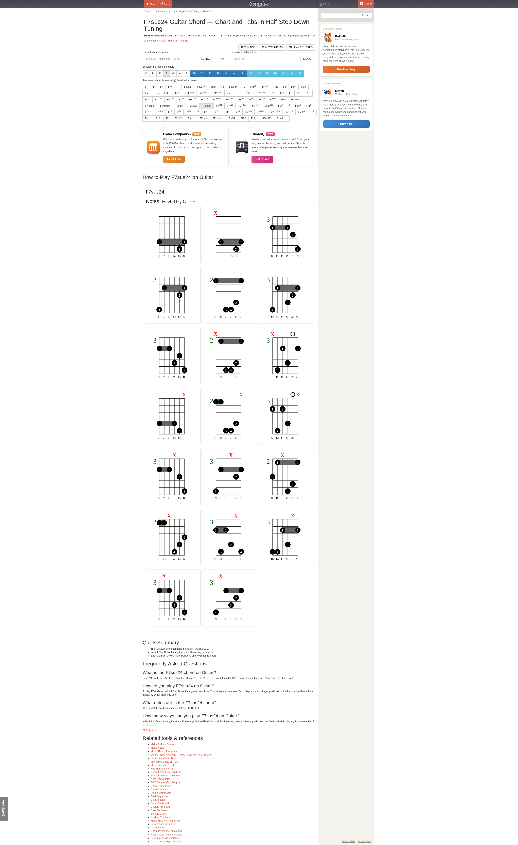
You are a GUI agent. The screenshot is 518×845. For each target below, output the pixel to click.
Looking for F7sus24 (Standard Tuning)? (166, 40)
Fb (218, 73)
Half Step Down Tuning (186, 11)
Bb (242, 73)
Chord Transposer (161, 786)
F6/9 (303, 86)
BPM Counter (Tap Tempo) (165, 782)
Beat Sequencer (160, 796)
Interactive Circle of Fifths (164, 761)
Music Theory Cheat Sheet (165, 820)
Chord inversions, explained (166, 831)
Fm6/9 (231, 118)
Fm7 (170, 99)
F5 (222, 86)
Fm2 (275, 86)
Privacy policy (365, 841)
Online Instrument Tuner (164, 758)
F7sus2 (193, 105)
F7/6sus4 (150, 105)
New (152, 4)
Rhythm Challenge (161, 817)
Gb (226, 73)
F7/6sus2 (296, 99)
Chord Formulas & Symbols (166, 772)
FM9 (302, 112)
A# (291, 73)
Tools (167, 4)
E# (267, 73)
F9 (243, 118)
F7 (157, 93)
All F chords (149, 730)
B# (299, 73)
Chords (148, 11)
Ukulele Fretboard (161, 806)
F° (178, 86)
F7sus (268, 105)
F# (275, 73)
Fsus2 (187, 86)
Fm (153, 86)
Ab (234, 73)
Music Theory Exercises (164, 751)
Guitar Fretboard (160, 803)
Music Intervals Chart (162, 765)
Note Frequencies (160, 779)
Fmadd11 (282, 118)
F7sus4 (179, 105)
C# (251, 73)
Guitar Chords (162, 11)
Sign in (368, 4)
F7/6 (283, 99)
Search (206, 58)
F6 (284, 86)
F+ (161, 86)
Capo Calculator (160, 789)
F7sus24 (206, 105)
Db (202, 73)
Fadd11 (267, 118)
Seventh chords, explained (165, 838)
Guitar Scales (158, 799)
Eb (210, 73)
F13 (254, 118)
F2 (243, 86)
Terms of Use (348, 841)
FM (148, 93)
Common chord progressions (167, 841)
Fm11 (275, 112)
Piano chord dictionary (163, 824)
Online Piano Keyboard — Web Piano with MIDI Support (181, 754)
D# (259, 73)
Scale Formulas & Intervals (165, 775)
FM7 (158, 99)
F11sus (203, 118)
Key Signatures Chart (162, 768)
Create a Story (346, 69)
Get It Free (174, 159)
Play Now (346, 123)
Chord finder (158, 827)
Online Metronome (161, 793)
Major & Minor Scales (162, 744)
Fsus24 (233, 86)
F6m (293, 86)
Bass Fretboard (159, 810)
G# (283, 73)
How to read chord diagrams (166, 834)
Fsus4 (213, 86)
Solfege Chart (158, 813)
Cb (194, 73)
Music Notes (157, 747)
